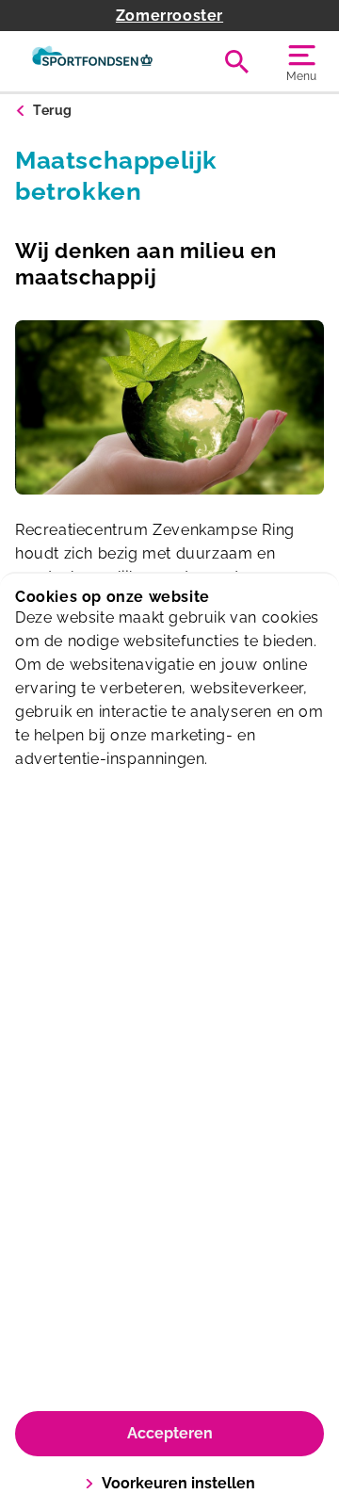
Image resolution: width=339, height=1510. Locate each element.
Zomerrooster (169, 15)
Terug (53, 110)
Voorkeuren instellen (178, 1483)
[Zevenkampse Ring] (92, 61)
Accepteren (170, 1433)
